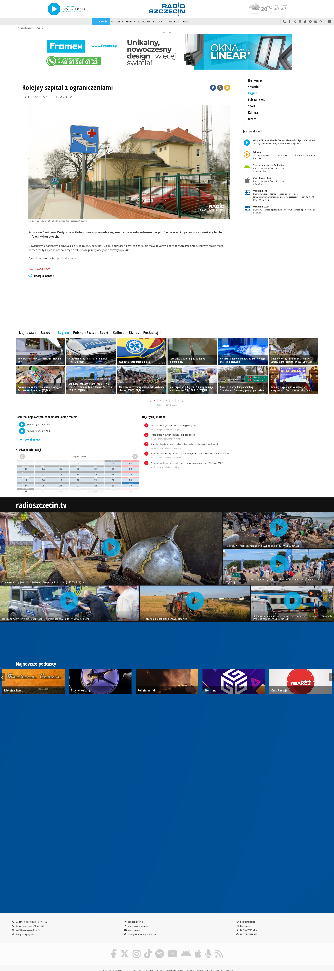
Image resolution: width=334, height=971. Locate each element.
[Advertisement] (94, 303)
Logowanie (245, 926)
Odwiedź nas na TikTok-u (305, 21)
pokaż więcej (32, 439)
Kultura (253, 112)
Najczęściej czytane (154, 417)
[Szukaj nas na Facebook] (113, 949)
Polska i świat (257, 99)
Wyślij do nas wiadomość (315, 21)
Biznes (252, 119)
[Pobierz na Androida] (186, 949)
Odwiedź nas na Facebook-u (289, 21)
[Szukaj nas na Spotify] (160, 949)
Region (40, 27)
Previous (2, 677)
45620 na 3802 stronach (166, 405)
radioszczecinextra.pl (138, 926)
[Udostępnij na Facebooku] (213, 88)
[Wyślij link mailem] (227, 88)
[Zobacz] (167, 52)
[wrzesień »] (128, 456)
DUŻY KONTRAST (248, 934)
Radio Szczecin (26, 27)
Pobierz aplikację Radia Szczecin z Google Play (269, 168)
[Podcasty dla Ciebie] (208, 949)
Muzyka (130, 21)
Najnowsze (255, 80)
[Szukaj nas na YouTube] (172, 949)
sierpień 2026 (79, 456)
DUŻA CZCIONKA (248, 930)
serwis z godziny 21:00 (38, 430)
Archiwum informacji (28, 450)
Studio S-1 (159, 21)
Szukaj (320, 21)
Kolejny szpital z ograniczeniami (67, 87)
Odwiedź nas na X (294, 21)
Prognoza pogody (25, 934)
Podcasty (117, 21)
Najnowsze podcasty (36, 664)
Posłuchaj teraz (247, 921)
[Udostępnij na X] (220, 88)
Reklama (174, 21)
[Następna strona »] (182, 400)
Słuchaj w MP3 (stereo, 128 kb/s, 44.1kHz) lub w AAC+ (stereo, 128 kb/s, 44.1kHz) (284, 155)
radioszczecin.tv (41, 504)
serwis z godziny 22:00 (38, 424)
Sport (251, 106)
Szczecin (253, 87)
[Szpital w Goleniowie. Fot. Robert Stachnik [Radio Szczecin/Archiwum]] (129, 162)
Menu (329, 21)
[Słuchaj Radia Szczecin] (54, 9)
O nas (185, 21)
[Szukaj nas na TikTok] (148, 949)
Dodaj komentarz (44, 276)
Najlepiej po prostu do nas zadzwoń (284, 21)
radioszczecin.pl (135, 921)
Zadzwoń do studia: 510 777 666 (31, 921)
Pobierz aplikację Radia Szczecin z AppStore (268, 181)
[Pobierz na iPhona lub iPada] (198, 949)
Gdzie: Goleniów (39, 269)
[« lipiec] (29, 456)
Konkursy (144, 21)
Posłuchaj (150, 332)
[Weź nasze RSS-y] (219, 949)
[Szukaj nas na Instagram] (136, 949)
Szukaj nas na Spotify (310, 21)
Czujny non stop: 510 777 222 (30, 926)
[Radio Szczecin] (167, 9)
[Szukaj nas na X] (124, 949)
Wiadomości (101, 21)
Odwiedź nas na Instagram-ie (300, 21)
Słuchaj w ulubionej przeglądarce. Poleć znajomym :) (284, 142)
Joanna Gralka (64, 97)
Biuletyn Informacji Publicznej (142, 934)
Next (331, 677)
